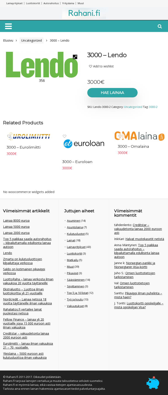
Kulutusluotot (76, 234)
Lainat (71, 240)
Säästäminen (76, 280)
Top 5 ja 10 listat (77, 293)
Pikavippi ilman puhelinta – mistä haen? (138, 295)
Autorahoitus (51, 3)
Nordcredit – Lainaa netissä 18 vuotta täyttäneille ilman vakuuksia (27, 301)
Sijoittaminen (75, 286)
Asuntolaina (75, 227)
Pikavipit (72, 273)
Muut (81, 3)
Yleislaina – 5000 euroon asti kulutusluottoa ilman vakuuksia (25, 355)
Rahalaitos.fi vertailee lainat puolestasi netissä (22, 311)
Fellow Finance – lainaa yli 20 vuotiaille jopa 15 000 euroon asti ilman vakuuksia (26, 323)
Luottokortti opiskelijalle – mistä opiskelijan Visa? (138, 305)
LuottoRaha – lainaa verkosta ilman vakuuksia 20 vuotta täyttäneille (28, 281)
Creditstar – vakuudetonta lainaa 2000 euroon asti (26, 335)
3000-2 (153, 107)
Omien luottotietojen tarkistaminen (134, 275)
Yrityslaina (68, 3)
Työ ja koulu (75, 299)
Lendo (7, 253)
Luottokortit (33, 3)
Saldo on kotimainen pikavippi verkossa (24, 271)
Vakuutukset (75, 306)
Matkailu (72, 260)
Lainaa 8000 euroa (16, 220)
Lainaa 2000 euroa (16, 233)
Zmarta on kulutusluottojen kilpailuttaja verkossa (22, 261)
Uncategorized (31, 40)
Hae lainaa (112, 92)
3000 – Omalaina (133, 146)
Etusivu (8, 40)
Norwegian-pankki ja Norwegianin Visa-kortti (134, 265)
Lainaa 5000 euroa (16, 227)
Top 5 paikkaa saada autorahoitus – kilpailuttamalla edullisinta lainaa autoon (27, 243)
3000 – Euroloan (77, 162)
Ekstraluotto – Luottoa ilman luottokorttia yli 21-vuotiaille (23, 291)
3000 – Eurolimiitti (23, 147)
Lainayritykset (14, 3)
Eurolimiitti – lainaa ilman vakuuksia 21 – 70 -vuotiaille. (28, 345)
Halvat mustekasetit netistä (144, 239)
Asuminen (73, 221)
